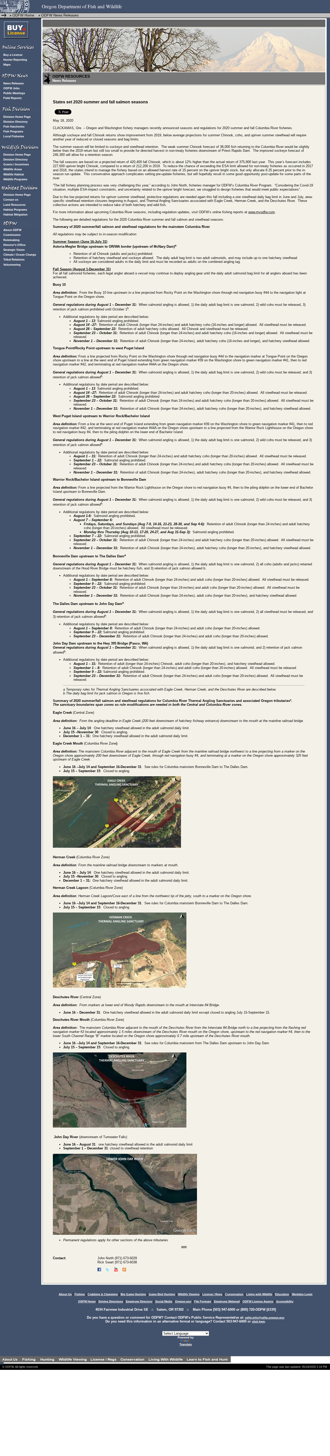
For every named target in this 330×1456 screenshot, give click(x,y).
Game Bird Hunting (162, 1294)
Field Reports (12, 98)
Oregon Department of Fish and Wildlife (82, 6)
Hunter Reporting (15, 59)
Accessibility (284, 1301)
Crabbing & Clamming (103, 1294)
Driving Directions (110, 1301)
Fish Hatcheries (13, 126)
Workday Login (302, 1294)
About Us (65, 1294)
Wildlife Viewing (189, 1294)
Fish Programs (13, 131)
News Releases (13, 83)
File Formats (202, 1301)
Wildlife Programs (15, 179)
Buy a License (12, 54)
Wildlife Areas (12, 169)
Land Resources (14, 204)
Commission (12, 234)
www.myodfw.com (261, 212)
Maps (7, 64)
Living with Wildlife (259, 1294)
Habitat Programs (15, 209)
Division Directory (15, 121)
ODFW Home (22, 15)
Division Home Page (17, 116)
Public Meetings (14, 93)
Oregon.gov (183, 1301)
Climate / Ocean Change (19, 254)
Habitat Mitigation (15, 214)
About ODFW (12, 229)
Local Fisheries (13, 136)
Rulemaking (11, 240)
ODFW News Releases (60, 15)
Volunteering (12, 264)
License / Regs (212, 1294)
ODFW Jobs (11, 88)
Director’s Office (14, 244)
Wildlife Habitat (13, 174)
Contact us (10, 199)
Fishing (80, 1294)
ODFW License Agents (258, 1301)
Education (282, 1294)
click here (258, 1321)
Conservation (234, 1294)
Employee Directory (139, 1301)
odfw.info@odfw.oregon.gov (264, 1317)
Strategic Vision (14, 249)
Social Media (163, 1301)
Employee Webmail (227, 1301)
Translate (185, 1344)
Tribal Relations (13, 259)
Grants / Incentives (16, 164)
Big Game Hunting (133, 1294)
